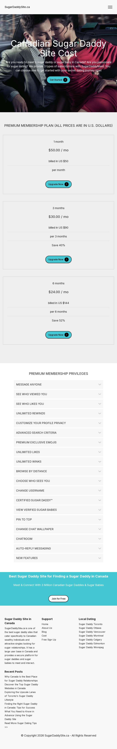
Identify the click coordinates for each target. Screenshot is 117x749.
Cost (44, 635)
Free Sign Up (49, 639)
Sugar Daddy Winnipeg (91, 647)
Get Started (56, 79)
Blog (44, 631)
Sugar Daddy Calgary (90, 639)
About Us (47, 628)
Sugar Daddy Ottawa (90, 628)
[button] (58, 384)
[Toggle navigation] (110, 7)
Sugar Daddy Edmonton (92, 643)
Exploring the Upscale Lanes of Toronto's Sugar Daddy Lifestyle (20, 696)
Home (45, 624)
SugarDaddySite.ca (17, 7)
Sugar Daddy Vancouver (92, 631)
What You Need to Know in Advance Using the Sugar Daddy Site (19, 715)
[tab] (58, 384)
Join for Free (58, 598)
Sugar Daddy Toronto (90, 624)
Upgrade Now (55, 184)
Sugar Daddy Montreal (91, 635)
